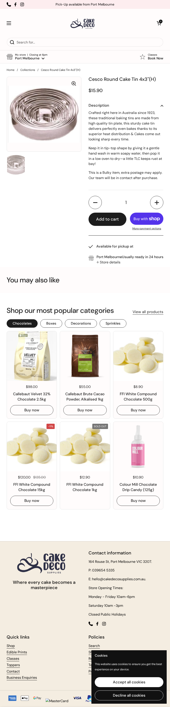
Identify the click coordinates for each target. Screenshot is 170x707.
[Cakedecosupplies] (83, 23)
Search (94, 645)
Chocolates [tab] (22, 323)
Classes (13, 658)
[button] (159, 23)
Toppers (13, 665)
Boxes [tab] (51, 323)
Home (10, 70)
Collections (27, 70)
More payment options (146, 228)
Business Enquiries (22, 677)
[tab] (108, 262)
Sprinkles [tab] (113, 323)
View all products (148, 311)
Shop (11, 645)
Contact (13, 671)
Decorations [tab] (81, 323)
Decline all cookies (129, 695)
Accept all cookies (129, 682)
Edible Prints (17, 652)
